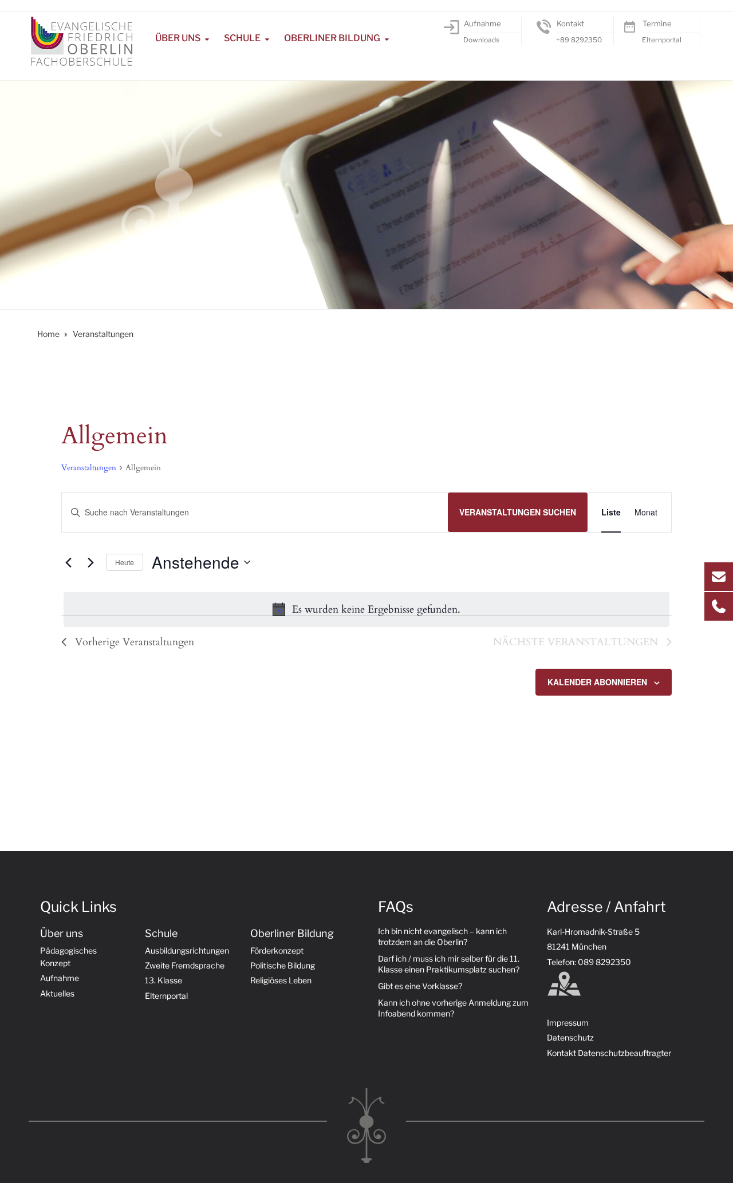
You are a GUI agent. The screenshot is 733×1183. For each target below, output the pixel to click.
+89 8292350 (579, 39)
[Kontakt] (544, 26)
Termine (657, 23)
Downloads (481, 39)
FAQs (395, 906)
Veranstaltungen (88, 467)
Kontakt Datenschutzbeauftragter (609, 1053)
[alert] (366, 609)
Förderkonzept (277, 950)
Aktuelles (57, 993)
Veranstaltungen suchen (517, 512)
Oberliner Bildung (332, 38)
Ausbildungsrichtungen (187, 950)
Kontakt (570, 23)
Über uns (177, 38)
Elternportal (661, 39)
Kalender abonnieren (597, 682)
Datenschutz (570, 1037)
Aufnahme (482, 23)
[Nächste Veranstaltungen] (90, 562)
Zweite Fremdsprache (184, 965)
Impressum (568, 1022)
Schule (242, 38)
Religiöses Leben (281, 980)
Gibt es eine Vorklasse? (420, 986)
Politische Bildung (282, 965)
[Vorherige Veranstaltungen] (68, 562)
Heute (124, 562)
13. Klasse (163, 980)
